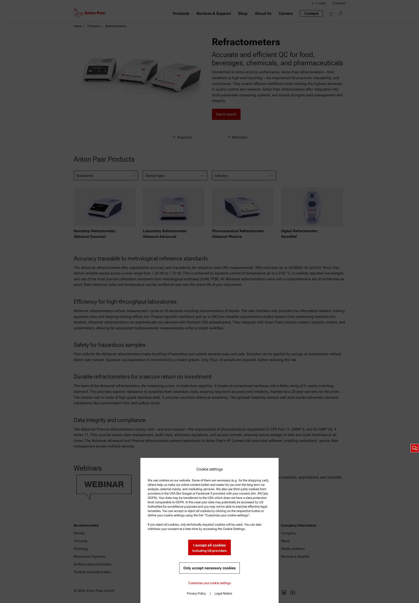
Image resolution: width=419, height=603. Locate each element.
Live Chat (415, 448)
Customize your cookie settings (209, 583)
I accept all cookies (209, 548)
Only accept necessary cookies (209, 568)
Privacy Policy (196, 593)
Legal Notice (223, 593)
